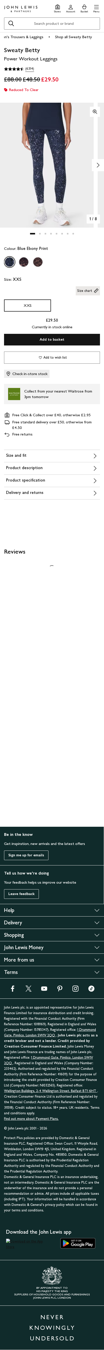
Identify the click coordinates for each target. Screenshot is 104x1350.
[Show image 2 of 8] (98, 165)
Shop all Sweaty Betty (73, 36)
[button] (96, 8)
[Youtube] (44, 990)
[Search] (11, 23)
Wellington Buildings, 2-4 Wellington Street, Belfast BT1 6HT (50, 1091)
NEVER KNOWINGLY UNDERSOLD (52, 1327)
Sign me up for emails (26, 855)
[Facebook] (13, 990)
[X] (28, 990)
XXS (28, 305)
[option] (9, 262)
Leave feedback (21, 894)
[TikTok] (91, 990)
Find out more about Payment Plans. (31, 1119)
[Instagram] (75, 990)
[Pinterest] (60, 990)
